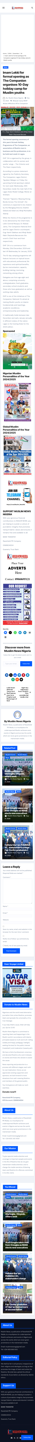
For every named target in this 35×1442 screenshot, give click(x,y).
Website (6, 920)
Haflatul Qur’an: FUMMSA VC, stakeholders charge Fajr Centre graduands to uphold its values (17, 849)
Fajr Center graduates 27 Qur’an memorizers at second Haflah (16, 1307)
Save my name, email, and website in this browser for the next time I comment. (17, 930)
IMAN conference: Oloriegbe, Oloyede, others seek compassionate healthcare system (15, 776)
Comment (7, 877)
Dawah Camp (18, 101)
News (5, 67)
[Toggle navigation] (3, 8)
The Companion (22, 103)
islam (6, 103)
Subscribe (26, 664)
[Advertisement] (17, 33)
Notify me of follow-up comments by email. (16, 940)
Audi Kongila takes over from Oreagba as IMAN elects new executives (16, 810)
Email (5, 913)
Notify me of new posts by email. (16, 946)
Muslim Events (10, 755)
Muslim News (22, 755)
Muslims (12, 103)
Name (5, 906)
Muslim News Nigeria (16, 98)
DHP (26, 101)
